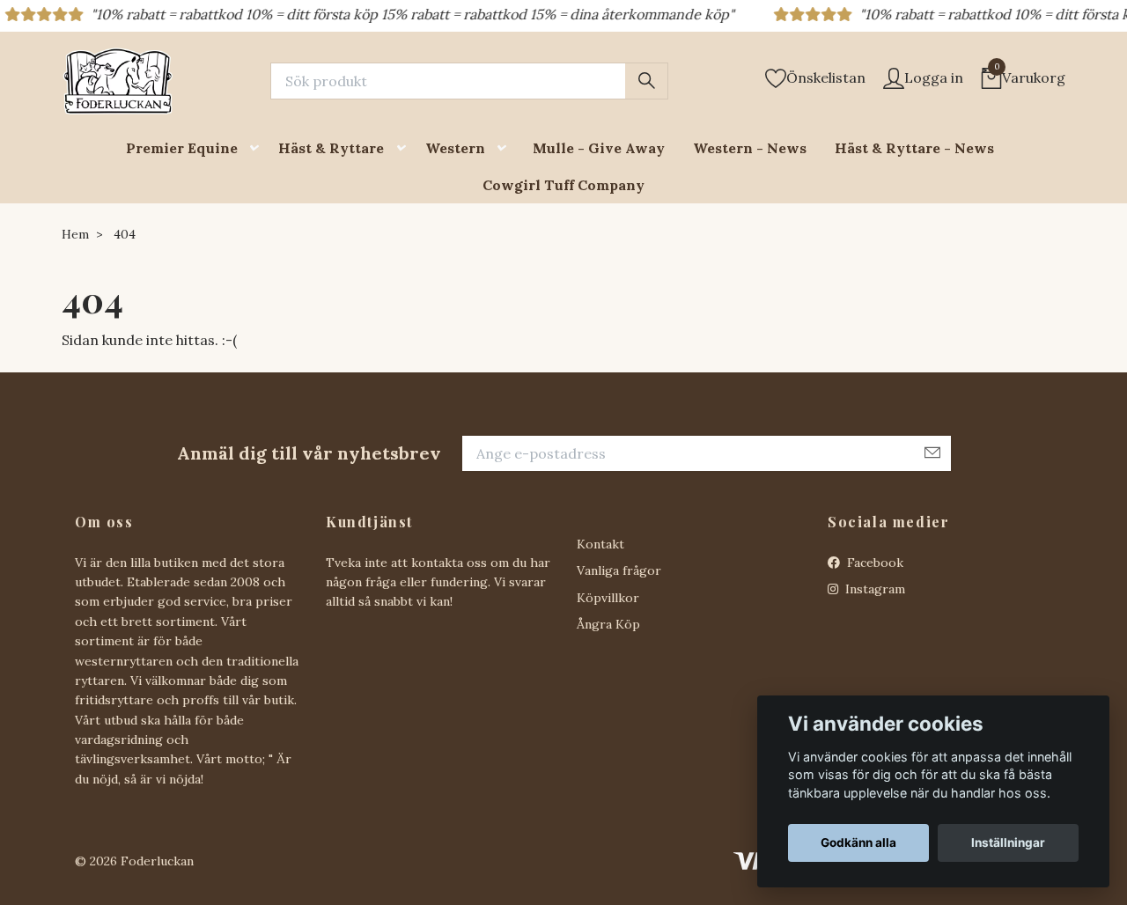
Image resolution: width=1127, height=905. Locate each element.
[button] (258, 148)
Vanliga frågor (619, 570)
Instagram (873, 589)
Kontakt (600, 544)
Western (455, 148)
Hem (75, 234)
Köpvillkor (608, 598)
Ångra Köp (608, 624)
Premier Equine (182, 148)
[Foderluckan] (118, 81)
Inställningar (1008, 842)
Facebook (873, 562)
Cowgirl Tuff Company (563, 185)
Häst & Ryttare (331, 148)
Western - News (750, 148)
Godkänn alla (858, 842)
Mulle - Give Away (599, 148)
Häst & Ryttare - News (914, 148)
